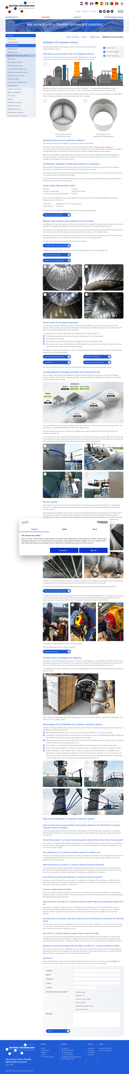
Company (49, 970)
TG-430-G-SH (48, 362)
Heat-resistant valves (15, 62)
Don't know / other (82, 1009)
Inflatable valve (13, 86)
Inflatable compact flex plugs (17, 72)
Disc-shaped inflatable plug (17, 69)
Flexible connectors (14, 89)
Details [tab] (64, 529)
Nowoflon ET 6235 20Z (92, 357)
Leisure (77, 17)
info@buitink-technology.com (71, 1057)
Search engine (81, 992)
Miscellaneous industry (15, 112)
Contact (94, 11)
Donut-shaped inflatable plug (17, 82)
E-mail (48, 983)
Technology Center (113, 17)
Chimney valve (12, 49)
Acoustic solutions (14, 106)
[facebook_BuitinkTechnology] (109, 11)
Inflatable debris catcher (16, 76)
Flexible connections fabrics (94, 362)
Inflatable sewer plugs (15, 66)
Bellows (10, 99)
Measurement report (51, 651)
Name (48, 975)
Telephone (50, 979)
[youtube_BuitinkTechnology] (105, 11)
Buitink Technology (73, 37)
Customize (63, 550)
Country (49, 988)
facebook (91, 1052)
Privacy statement (105, 1050)
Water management (14, 92)
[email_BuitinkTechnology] (101, 11)
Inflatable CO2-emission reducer (18, 56)
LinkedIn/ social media (83, 999)
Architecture (12, 17)
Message (49, 1014)
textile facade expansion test (54, 260)
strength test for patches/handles (56, 245)
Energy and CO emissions (53, 215)
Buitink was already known (84, 1006)
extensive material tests (52, 255)
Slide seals (11, 59)
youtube (91, 1050)
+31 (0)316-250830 (111, 961)
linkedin (90, 1055)
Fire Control (11, 96)
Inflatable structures (14, 109)
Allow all (93, 550)
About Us (86, 11)
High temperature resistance (54, 357)
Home (78, 11)
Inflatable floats (13, 42)
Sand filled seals (13, 79)
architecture (45, 1050)
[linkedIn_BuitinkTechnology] (112, 11)
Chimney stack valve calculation (55, 591)
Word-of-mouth (81, 1002)
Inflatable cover (13, 52)
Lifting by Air (12, 39)
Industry (46, 17)
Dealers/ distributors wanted (17, 116)
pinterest (91, 1048)
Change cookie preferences (103, 147)
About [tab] (95, 529)
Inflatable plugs (13, 45)
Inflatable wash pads (14, 102)
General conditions (105, 1048)
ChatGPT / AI (80, 996)
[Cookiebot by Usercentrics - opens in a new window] (99, 522)
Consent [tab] (34, 529)
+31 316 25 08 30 (67, 1055)
